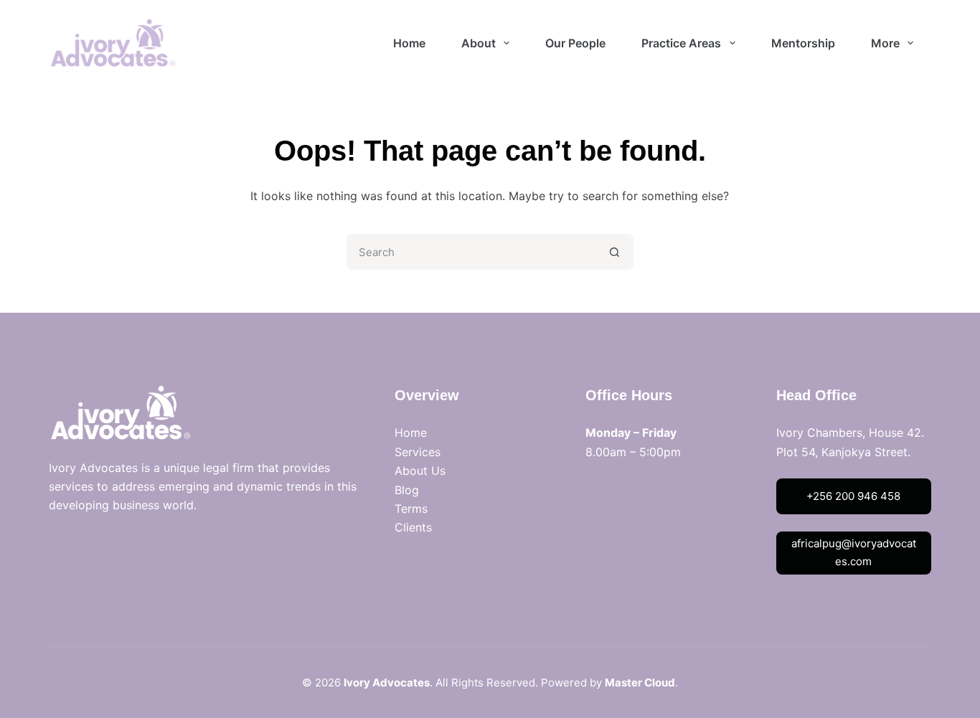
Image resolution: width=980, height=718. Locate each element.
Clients (413, 527)
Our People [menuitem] (575, 43)
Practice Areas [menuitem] (681, 43)
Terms (411, 508)
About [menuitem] (478, 43)
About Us (420, 470)
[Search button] (615, 252)
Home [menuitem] (409, 43)
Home (411, 432)
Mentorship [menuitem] (803, 43)
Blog (407, 490)
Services (417, 452)
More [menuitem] (885, 43)
